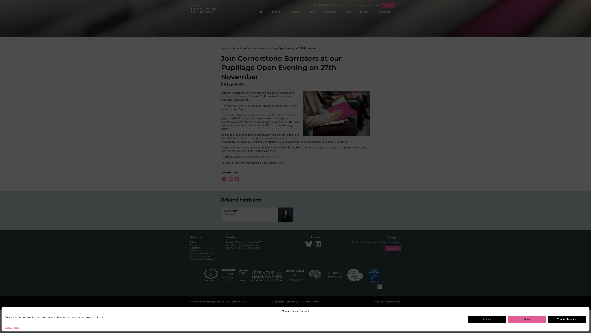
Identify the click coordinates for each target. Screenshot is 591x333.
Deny (527, 319)
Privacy (17, 328)
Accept (487, 319)
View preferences (567, 319)
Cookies (8, 328)
